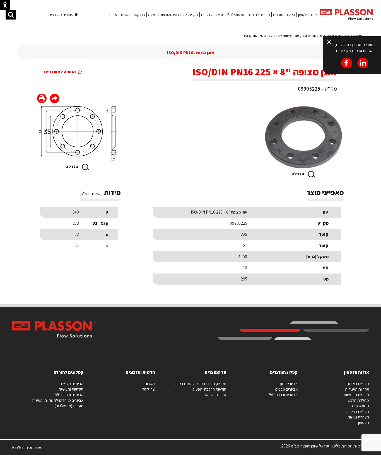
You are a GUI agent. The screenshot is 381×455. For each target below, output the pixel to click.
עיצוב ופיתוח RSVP (26, 449)
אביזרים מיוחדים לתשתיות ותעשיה (57, 400)
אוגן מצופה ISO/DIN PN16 (190, 52)
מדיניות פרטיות (357, 411)
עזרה (113, 14)
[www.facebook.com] (54, 99)
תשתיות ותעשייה (71, 389)
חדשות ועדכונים (212, 14)
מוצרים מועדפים (61, 14)
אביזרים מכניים (286, 389)
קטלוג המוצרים (284, 14)
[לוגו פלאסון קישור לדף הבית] (347, 14)
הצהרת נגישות (358, 417)
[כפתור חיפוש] (11, 15)
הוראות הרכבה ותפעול (209, 389)
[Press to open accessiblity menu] (5, 5)
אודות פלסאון (308, 14)
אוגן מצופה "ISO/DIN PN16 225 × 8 (271, 35)
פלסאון (363, 422)
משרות (124, 14)
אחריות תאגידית (357, 389)
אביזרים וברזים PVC (282, 394)
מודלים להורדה (259, 14)
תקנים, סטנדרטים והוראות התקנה (173, 14)
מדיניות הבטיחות (356, 394)
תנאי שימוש (360, 405)
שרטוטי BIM (236, 14)
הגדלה (298, 174)
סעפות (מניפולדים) (69, 405)
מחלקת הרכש (358, 400)
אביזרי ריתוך (288, 383)
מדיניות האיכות (357, 383)
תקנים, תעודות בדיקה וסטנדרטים (200, 383)
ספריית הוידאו (215, 394)
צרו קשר (139, 14)
